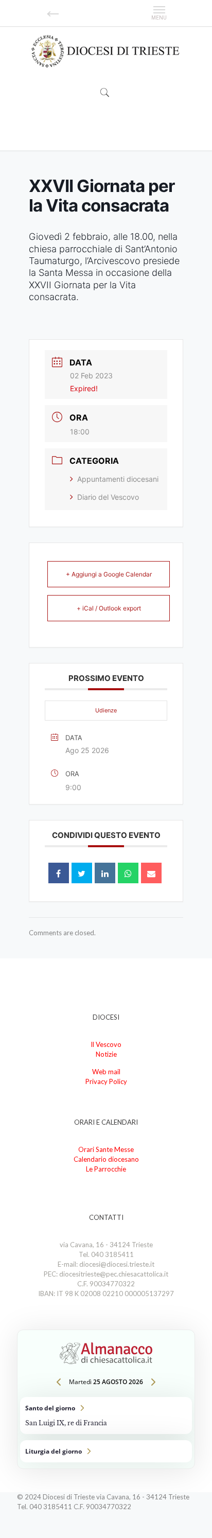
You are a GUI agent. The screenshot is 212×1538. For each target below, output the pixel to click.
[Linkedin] (105, 873)
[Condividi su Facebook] (58, 873)
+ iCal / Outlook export (109, 608)
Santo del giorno (106, 1415)
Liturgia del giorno (106, 1451)
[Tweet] (82, 873)
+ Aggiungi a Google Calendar (109, 574)
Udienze (106, 710)
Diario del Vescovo (108, 497)
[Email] (151, 873)
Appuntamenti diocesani (117, 479)
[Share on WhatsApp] (128, 873)
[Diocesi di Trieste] (106, 51)
